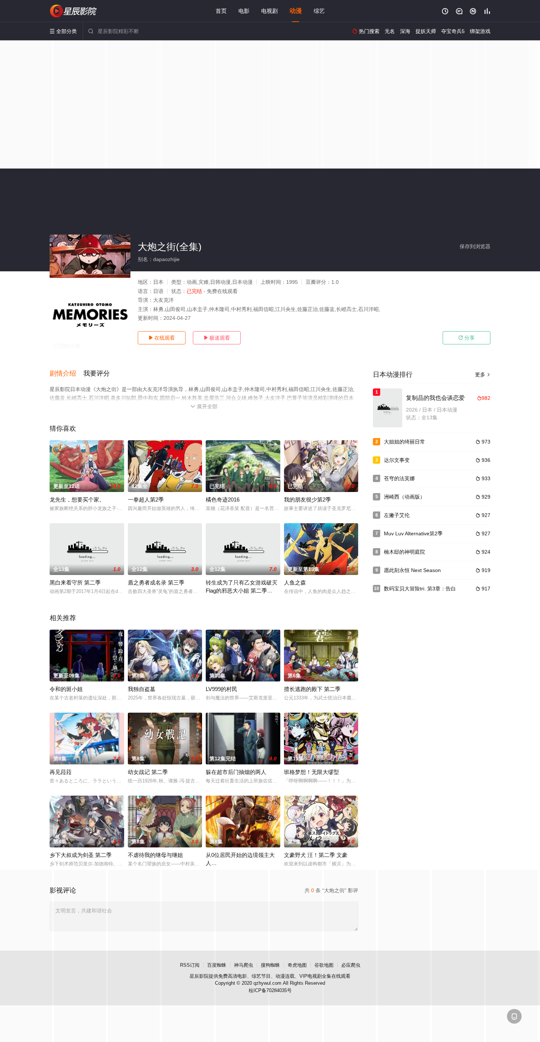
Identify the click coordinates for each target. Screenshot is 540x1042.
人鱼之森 (295, 582)
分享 (466, 338)
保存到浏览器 (475, 246)
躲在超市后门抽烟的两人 (236, 772)
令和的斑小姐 (66, 689)
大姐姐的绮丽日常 (404, 442)
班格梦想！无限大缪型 (311, 772)
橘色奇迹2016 (223, 499)
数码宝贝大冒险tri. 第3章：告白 (420, 588)
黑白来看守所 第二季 (75, 582)
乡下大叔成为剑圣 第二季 (81, 855)
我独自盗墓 (141, 689)
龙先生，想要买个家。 (77, 499)
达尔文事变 (397, 460)
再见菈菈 (61, 772)
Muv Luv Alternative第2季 (413, 533)
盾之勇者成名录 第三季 (156, 582)
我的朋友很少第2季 (307, 499)
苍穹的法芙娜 (399, 478)
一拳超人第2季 (146, 499)
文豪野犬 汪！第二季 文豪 (316, 855)
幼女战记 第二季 (148, 772)
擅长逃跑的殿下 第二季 (312, 689)
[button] (66, 373)
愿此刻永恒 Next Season (412, 570)
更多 (482, 374)
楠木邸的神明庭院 (404, 552)
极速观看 (217, 338)
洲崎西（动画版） (404, 497)
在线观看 (161, 338)
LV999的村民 (221, 689)
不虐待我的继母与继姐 (155, 855)
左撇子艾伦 (397, 515)
